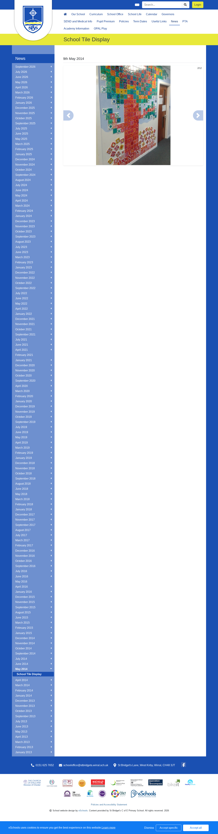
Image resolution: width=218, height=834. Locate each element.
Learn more (108, 827)
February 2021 (24, 354)
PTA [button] (185, 21)
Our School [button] (78, 14)
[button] (68, 115)
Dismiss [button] (149, 827)
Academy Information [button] (76, 28)
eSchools (83, 810)
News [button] (174, 21)
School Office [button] (115, 14)
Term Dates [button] (140, 21)
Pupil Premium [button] (106, 21)
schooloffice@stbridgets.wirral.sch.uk (85, 765)
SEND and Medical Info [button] (78, 21)
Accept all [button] (196, 827)
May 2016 (21, 581)
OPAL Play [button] (100, 28)
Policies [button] (124, 21)
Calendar (151, 14)
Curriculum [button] (96, 14)
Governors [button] (168, 14)
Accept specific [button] (169, 827)
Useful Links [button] (159, 21)
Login (197, 4)
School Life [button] (135, 14)
